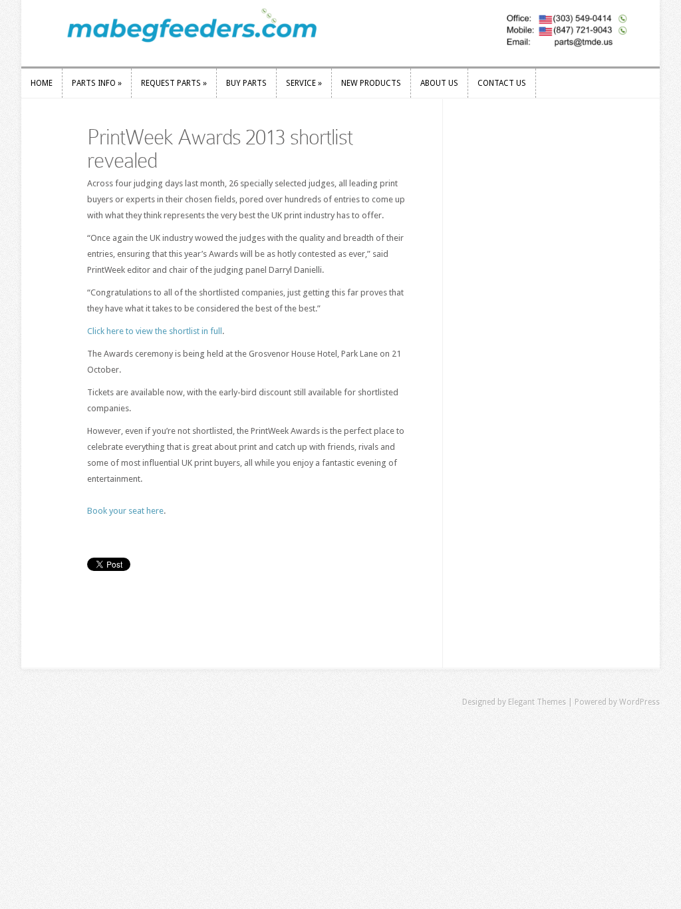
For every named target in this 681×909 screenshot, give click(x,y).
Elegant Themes (537, 702)
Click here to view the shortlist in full (154, 331)
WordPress (639, 702)
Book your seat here (125, 511)
